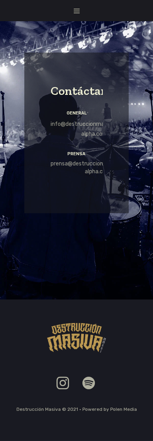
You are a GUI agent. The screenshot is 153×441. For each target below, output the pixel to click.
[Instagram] (63, 383)
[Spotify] (88, 383)
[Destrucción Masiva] (76, 338)
